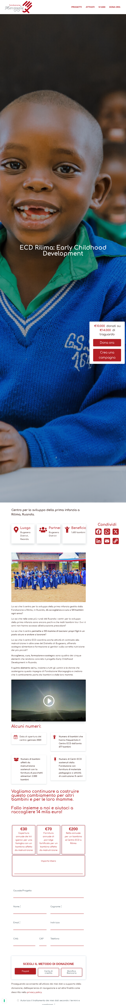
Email (16, 923)
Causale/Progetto (22, 891)
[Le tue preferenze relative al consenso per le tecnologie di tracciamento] (4, 1000)
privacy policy (34, 992)
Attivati (90, 7)
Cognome (56, 907)
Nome (17, 907)
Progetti (76, 7)
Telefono (54, 939)
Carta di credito (48, 972)
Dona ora (114, 7)
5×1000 (102, 7)
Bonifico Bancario (72, 972)
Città (15, 939)
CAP (41, 939)
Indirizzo (55, 923)
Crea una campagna (107, 355)
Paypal (25, 971)
